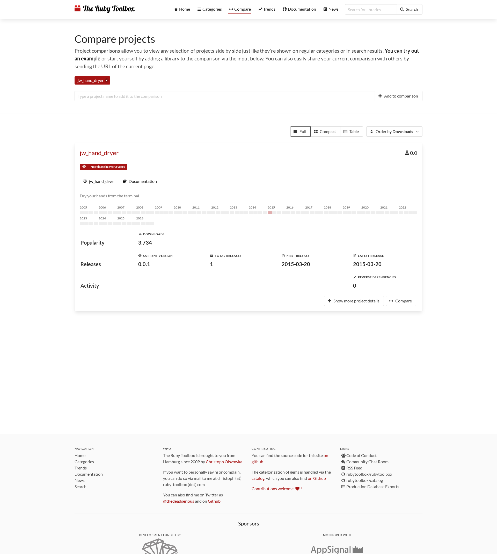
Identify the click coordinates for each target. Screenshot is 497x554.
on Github (317, 478)
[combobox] (225, 96)
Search (80, 486)
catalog (258, 478)
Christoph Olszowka (224, 461)
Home (80, 455)
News (80, 480)
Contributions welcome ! (277, 488)
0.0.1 (144, 264)
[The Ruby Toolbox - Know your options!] (104, 9)
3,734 (145, 242)
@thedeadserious (178, 500)
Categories (84, 461)
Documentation (89, 474)
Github (214, 500)
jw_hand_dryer (99, 152)
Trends (81, 467)
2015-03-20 (296, 264)
